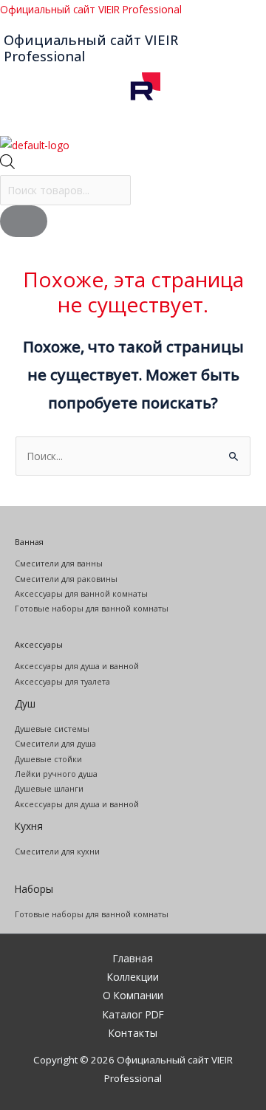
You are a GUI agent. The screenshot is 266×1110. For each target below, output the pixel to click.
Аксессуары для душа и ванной (77, 665)
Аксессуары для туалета (62, 681)
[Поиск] (23, 221)
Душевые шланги (49, 788)
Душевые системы (52, 728)
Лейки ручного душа (56, 773)
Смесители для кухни (57, 851)
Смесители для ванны (59, 563)
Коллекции (133, 977)
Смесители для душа (55, 743)
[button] (133, 126)
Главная (133, 958)
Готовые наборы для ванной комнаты (91, 608)
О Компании (133, 995)
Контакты (133, 1033)
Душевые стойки (48, 758)
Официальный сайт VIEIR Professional (91, 9)
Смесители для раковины (66, 578)
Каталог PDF (133, 1014)
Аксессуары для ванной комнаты (81, 593)
